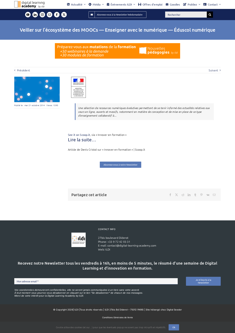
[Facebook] (170, 195)
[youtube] (28, 14)
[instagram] (42, 14)
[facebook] (57, 14)
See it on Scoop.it (79, 134)
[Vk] (208, 195)
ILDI (107, 249)
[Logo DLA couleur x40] (29, 2)
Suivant (213, 70)
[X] (176, 195)
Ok (173, 327)
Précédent (23, 70)
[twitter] (64, 14)
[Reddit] (183, 195)
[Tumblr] (195, 195)
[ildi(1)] (78, 234)
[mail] (49, 14)
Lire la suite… (82, 139)
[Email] (214, 195)
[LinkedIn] (189, 195)
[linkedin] (35, 14)
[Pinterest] (201, 195)
